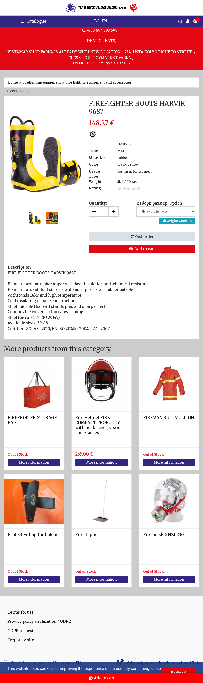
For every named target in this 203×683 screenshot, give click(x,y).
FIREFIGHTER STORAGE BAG (32, 420)
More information (34, 462)
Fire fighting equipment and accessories (98, 82)
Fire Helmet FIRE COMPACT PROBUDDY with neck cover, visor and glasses (97, 425)
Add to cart (144, 249)
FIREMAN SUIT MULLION (168, 417)
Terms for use (20, 612)
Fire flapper (87, 534)
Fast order (143, 236)
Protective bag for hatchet (34, 534)
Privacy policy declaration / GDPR (39, 621)
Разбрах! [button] (178, 672)
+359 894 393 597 (102, 30)
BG (97, 21)
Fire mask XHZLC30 (163, 534)
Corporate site (20, 640)
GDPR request (20, 630)
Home (13, 82)
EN (104, 21)
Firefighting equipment (41, 82)
